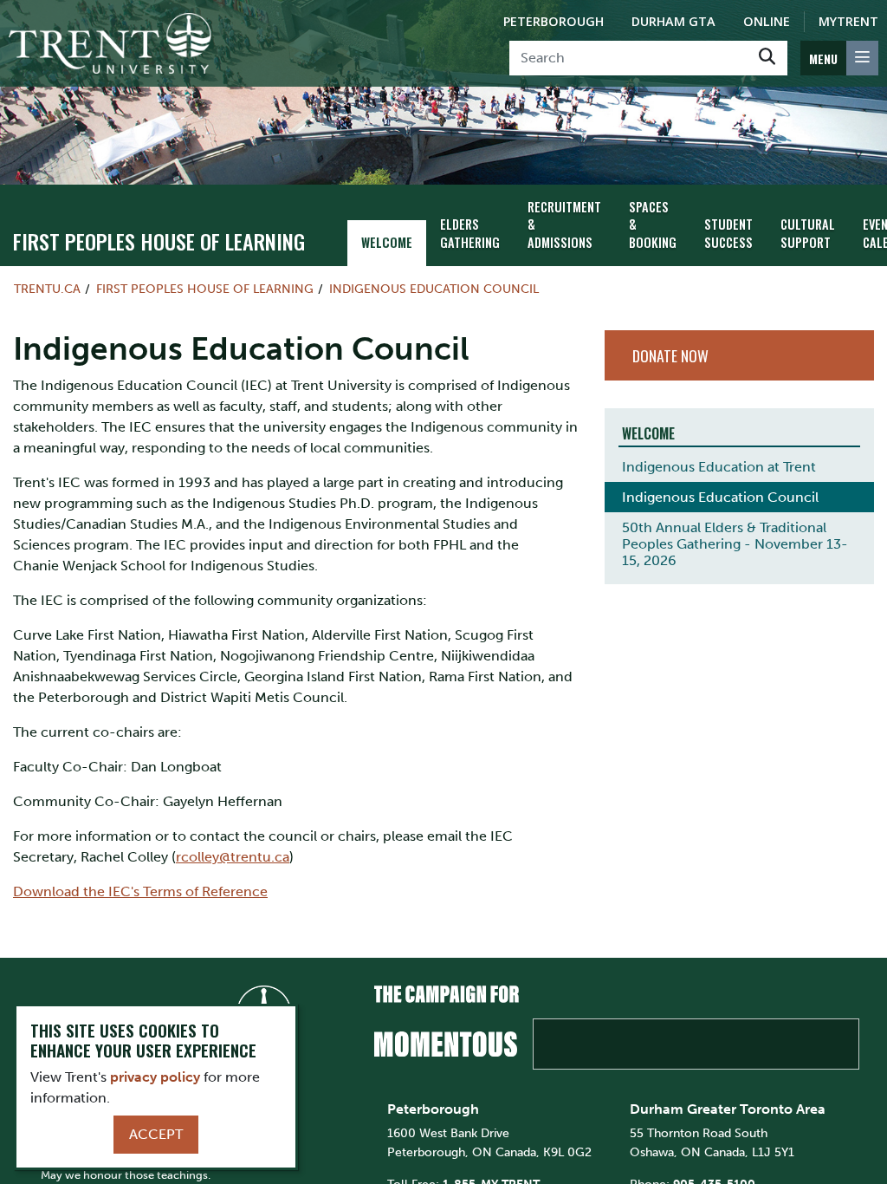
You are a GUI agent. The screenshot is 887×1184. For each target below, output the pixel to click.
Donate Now (670, 355)
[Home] (110, 43)
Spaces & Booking (653, 225)
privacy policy (155, 1077)
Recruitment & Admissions (564, 225)
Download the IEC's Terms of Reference (140, 891)
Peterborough (553, 21)
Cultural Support (807, 233)
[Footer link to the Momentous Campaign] (616, 1027)
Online (766, 21)
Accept (156, 1134)
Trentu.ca (47, 288)
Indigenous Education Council (434, 288)
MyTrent (848, 21)
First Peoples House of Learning (159, 241)
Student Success (728, 233)
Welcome (386, 242)
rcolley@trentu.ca (232, 857)
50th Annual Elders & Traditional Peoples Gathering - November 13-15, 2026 (735, 544)
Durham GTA (673, 21)
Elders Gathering (470, 233)
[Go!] (767, 58)
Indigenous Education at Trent (719, 467)
